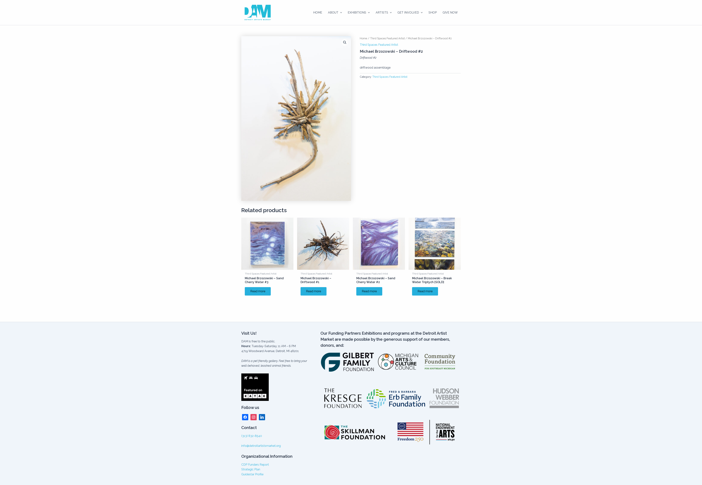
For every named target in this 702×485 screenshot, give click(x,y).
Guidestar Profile (252, 474)
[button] (340, 12)
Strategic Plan (250, 469)
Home (363, 38)
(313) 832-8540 (251, 436)
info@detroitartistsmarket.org (261, 446)
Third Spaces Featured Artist (387, 38)
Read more (257, 291)
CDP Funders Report (255, 464)
